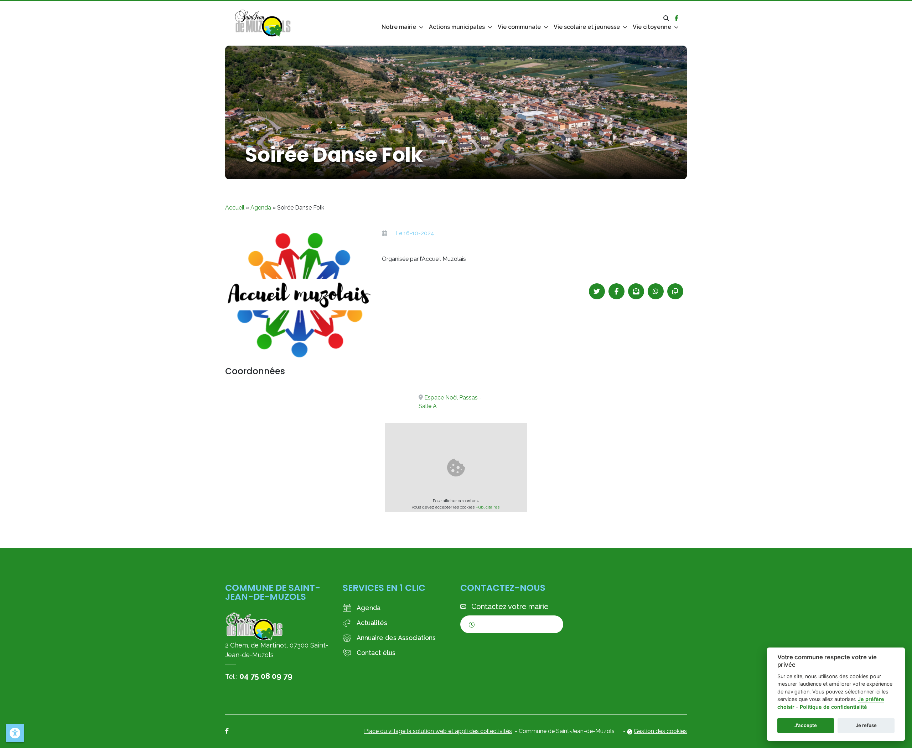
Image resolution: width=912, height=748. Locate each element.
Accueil (234, 207)
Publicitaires (487, 507)
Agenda (260, 207)
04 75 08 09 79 (265, 676)
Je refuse (866, 725)
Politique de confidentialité (833, 707)
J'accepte (805, 725)
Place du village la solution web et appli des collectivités (438, 731)
